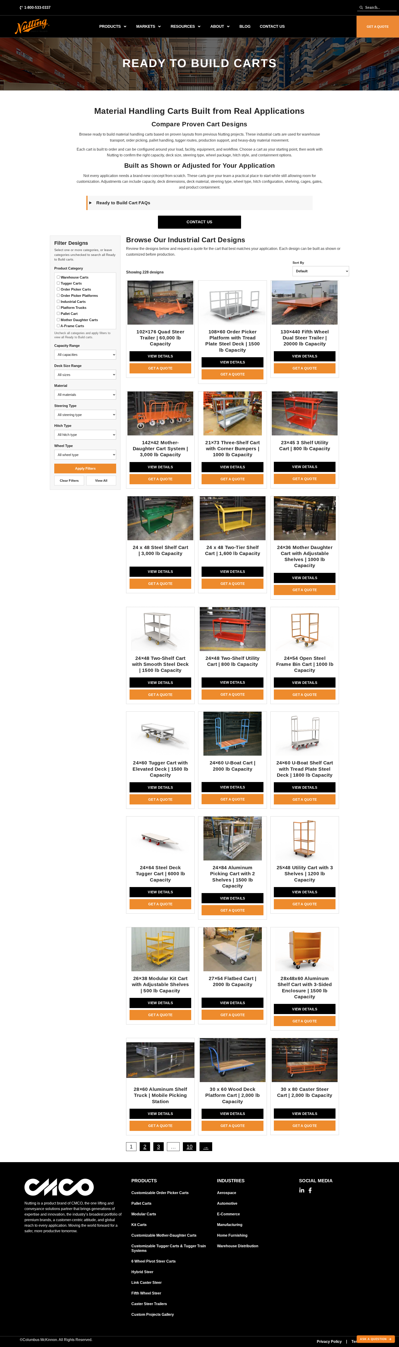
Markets (145, 26)
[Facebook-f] (310, 1190)
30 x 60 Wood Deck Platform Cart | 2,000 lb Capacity (232, 1095)
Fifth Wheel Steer (146, 1293)
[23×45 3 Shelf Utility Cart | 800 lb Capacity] (305, 415)
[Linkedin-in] (302, 1190)
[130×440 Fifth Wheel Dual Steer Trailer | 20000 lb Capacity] (305, 305)
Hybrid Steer (142, 1272)
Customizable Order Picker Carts (160, 1193)
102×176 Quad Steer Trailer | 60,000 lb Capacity (160, 338)
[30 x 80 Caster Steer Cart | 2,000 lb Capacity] (305, 1062)
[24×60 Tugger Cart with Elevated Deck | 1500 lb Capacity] (160, 736)
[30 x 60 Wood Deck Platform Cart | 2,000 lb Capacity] (232, 1062)
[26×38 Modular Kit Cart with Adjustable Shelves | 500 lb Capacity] (160, 951)
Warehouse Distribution (237, 1246)
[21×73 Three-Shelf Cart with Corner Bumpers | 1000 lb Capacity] (232, 415)
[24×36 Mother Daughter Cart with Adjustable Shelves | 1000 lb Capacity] (305, 520)
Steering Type (65, 406)
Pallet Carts (141, 1203)
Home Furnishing (232, 1235)
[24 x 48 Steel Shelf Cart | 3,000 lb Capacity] (160, 520)
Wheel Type (63, 446)
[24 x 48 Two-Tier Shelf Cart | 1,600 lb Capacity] (232, 520)
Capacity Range (67, 346)
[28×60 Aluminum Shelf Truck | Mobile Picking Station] (160, 1062)
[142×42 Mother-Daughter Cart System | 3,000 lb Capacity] (160, 415)
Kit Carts (139, 1225)
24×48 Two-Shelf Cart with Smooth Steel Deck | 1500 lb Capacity (160, 664)
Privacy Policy (329, 1342)
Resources (183, 26)
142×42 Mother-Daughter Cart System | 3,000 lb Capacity (160, 448)
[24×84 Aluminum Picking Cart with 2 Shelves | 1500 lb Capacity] (232, 840)
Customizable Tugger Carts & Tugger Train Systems (168, 1248)
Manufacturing (229, 1225)
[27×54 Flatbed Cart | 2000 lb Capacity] (232, 951)
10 (190, 1147)
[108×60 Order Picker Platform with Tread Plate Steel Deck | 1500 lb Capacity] (232, 305)
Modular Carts (143, 1214)
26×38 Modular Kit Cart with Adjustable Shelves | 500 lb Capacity (160, 984)
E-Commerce (228, 1214)
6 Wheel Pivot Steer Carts (153, 1261)
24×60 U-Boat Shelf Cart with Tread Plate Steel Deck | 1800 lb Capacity (304, 769)
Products (110, 26)
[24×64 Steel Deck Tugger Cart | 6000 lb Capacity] (160, 840)
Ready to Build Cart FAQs (123, 202)
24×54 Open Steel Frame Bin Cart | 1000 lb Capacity (304, 664)
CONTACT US (199, 222)
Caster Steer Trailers (149, 1304)
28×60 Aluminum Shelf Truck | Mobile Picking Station (160, 1095)
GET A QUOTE (160, 368)
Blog (245, 26)
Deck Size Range (68, 366)
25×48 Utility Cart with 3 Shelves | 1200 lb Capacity (305, 873)
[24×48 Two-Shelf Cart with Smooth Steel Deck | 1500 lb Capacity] (160, 631)
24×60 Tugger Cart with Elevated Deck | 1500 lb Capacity (160, 769)
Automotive (227, 1203)
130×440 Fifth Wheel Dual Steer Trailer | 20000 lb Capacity (305, 338)
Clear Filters (69, 480)
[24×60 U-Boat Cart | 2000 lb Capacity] (232, 736)
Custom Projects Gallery (152, 1314)
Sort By (298, 262)
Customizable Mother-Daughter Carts (163, 1235)
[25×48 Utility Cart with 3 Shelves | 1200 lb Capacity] (305, 840)
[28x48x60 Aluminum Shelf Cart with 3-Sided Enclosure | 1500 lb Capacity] (305, 951)
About (217, 26)
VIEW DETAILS (160, 356)
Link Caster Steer (146, 1283)
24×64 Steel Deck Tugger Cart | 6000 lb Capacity (160, 873)
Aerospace (226, 1193)
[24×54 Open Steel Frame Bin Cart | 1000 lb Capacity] (305, 631)
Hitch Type (62, 426)
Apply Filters (85, 468)
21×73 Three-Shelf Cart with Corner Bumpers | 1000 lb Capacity (232, 448)
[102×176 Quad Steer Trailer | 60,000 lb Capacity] (160, 305)
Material (60, 386)
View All (101, 480)
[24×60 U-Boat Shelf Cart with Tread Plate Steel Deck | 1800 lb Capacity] (305, 736)
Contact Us (272, 26)
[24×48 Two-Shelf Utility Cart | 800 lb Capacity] (232, 631)
